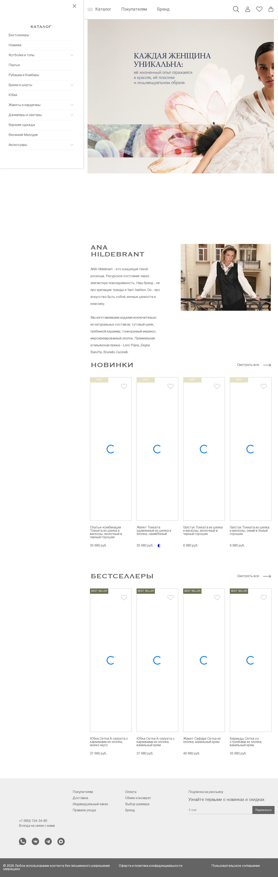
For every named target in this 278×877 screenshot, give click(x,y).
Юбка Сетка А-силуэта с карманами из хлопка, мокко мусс (109, 742)
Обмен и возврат (138, 798)
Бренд (163, 9)
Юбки (13, 95)
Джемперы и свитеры (25, 115)
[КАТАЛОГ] (41, 20)
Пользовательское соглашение (235, 866)
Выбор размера (137, 804)
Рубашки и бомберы (24, 75)
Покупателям (134, 9)
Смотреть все (248, 365)
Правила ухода (84, 810)
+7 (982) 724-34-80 (33, 821)
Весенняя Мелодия (23, 135)
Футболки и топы (21, 55)
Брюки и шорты (20, 85)
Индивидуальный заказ (90, 804)
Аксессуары (18, 145)
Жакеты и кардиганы (24, 105)
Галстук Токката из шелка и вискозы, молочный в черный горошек (203, 531)
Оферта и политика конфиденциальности (150, 866)
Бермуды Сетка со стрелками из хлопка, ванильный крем (246, 742)
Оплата (130, 792)
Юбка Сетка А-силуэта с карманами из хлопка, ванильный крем (156, 742)
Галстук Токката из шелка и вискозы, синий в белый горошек (249, 531)
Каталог (103, 9)
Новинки (15, 45)
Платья (14, 65)
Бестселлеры (19, 35)
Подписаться (263, 809)
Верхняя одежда (22, 125)
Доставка (80, 798)
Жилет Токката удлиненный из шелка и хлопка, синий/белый (154, 531)
